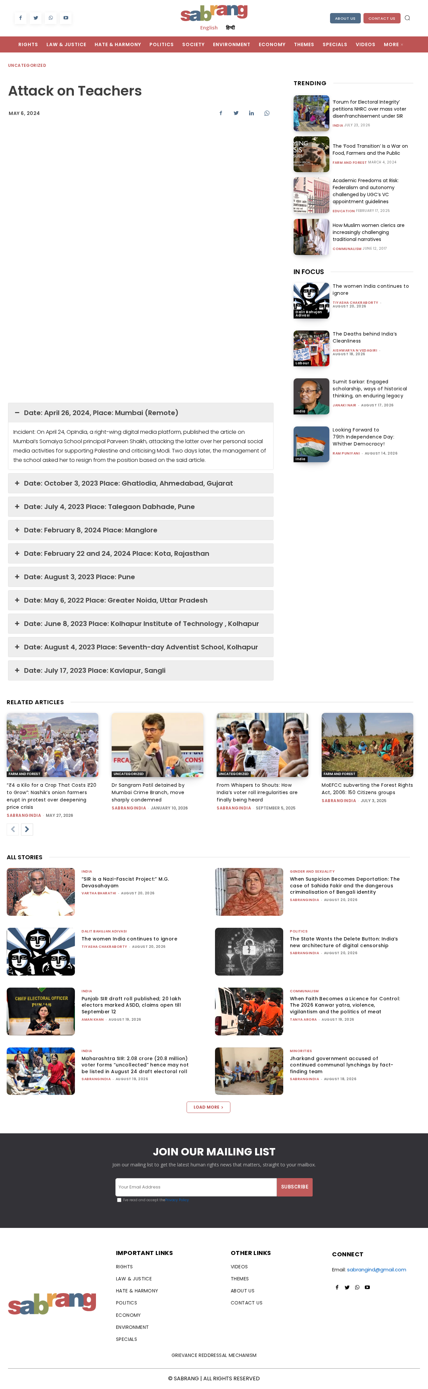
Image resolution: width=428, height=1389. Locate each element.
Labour (302, 363)
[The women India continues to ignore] (311, 301)
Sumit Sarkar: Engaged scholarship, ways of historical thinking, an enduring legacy (370, 388)
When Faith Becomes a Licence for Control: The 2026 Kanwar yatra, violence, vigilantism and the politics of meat (345, 1005)
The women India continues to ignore (129, 938)
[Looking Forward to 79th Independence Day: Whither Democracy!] (311, 444)
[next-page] (27, 830)
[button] (407, 18)
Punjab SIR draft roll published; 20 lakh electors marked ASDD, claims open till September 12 (131, 1005)
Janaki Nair (344, 405)
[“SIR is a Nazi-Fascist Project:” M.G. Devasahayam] (41, 892)
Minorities (301, 1050)
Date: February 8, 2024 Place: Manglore (90, 530)
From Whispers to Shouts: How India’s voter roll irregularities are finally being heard (257, 792)
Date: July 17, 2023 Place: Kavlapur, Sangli (95, 670)
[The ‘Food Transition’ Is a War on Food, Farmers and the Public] (311, 154)
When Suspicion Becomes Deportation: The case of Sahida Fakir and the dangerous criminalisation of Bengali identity (345, 885)
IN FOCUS (309, 271)
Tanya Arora (303, 1019)
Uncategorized (27, 65)
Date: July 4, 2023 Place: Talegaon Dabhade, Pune (109, 506)
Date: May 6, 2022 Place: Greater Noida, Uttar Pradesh (116, 600)
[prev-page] (13, 830)
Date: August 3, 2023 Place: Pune (79, 577)
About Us (345, 18)
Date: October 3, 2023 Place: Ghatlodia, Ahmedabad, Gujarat (128, 483)
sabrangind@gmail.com (376, 1269)
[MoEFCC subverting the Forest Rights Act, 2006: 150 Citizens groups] (367, 745)
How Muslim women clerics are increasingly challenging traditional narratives (369, 232)
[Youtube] (66, 18)
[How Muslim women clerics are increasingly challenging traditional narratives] (311, 237)
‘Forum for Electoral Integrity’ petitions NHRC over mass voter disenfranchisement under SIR (369, 109)
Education (344, 211)
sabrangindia (24, 815)
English (209, 27)
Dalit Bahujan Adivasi (309, 313)
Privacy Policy (177, 1200)
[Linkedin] (251, 113)
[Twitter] (35, 18)
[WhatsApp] (51, 18)
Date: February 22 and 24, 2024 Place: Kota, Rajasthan (116, 553)
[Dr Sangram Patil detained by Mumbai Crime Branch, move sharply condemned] (157, 745)
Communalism (347, 249)
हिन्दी (230, 27)
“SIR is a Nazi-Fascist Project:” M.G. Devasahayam (125, 882)
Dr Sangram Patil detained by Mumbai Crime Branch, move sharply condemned (148, 792)
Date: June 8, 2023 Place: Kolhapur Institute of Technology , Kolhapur (141, 623)
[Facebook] (20, 18)
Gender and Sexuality (312, 871)
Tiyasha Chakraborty (356, 302)
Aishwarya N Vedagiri (355, 350)
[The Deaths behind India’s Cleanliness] (311, 348)
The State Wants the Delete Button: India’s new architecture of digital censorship (344, 942)
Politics (299, 931)
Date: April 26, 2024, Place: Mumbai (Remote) (101, 412)
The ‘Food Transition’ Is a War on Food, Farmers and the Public (370, 149)
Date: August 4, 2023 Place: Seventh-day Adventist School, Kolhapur (141, 647)
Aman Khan (93, 1019)
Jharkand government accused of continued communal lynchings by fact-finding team (342, 1065)
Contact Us (382, 18)
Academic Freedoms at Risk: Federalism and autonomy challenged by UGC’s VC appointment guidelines (366, 191)
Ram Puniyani (346, 453)
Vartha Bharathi (99, 893)
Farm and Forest (350, 162)
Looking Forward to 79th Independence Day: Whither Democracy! (363, 436)
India (338, 125)
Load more (206, 1107)
